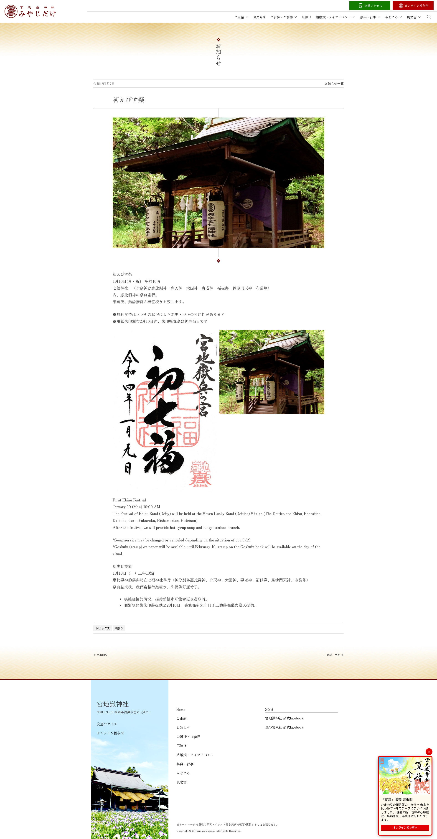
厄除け (306, 17)
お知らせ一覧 (334, 83)
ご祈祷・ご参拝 (281, 17)
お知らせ (259, 17)
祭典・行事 (368, 17)
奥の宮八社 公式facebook (284, 727)
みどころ (391, 17)
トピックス (102, 628)
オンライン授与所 (416, 5)
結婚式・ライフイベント (333, 17)
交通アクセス (373, 5)
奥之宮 (412, 17)
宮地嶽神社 (30, 11)
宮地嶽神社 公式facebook (284, 718)
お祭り (118, 628)
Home (180, 709)
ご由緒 (239, 17)
